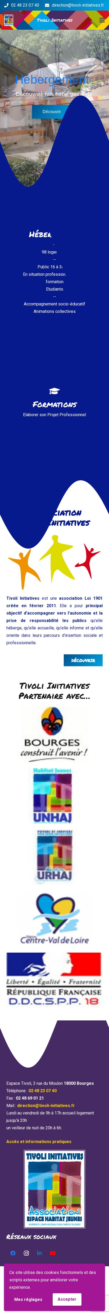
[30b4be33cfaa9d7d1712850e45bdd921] (54, 857)
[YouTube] (52, 1253)
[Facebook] (13, 1253)
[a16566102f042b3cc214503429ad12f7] (54, 980)
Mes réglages (28, 1299)
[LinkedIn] (39, 1253)
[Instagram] (26, 1253)
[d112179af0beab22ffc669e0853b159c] (54, 795)
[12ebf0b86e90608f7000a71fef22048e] (54, 734)
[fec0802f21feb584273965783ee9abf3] (54, 918)
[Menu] (102, 20)
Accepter (67, 1299)
